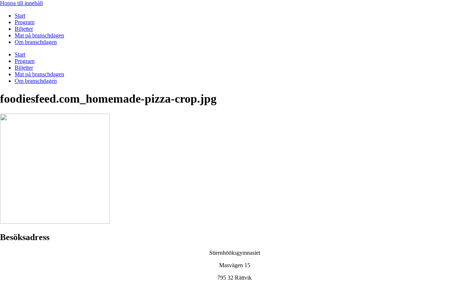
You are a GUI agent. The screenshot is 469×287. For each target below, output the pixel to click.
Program (24, 22)
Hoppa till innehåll (21, 3)
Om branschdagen (36, 42)
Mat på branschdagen (39, 35)
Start (20, 15)
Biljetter (24, 29)
